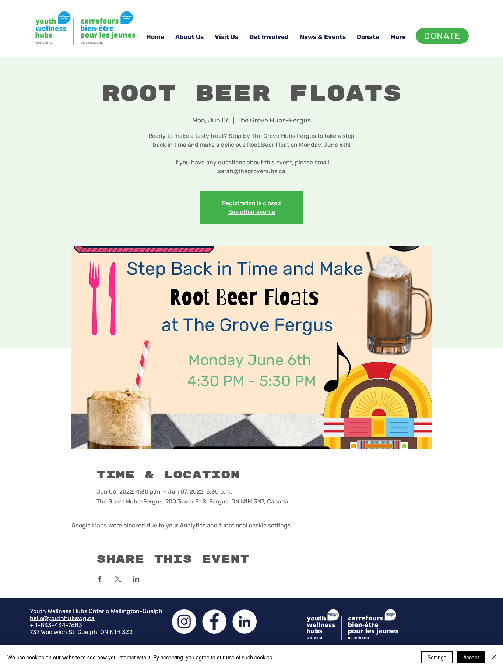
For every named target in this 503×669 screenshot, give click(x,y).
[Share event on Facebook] (99, 579)
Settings (437, 657)
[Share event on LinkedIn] (136, 579)
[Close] (494, 657)
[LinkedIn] (244, 621)
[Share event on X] (118, 579)
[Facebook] (214, 621)
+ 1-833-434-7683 (56, 625)
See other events (251, 212)
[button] (189, 37)
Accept (471, 657)
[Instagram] (184, 621)
